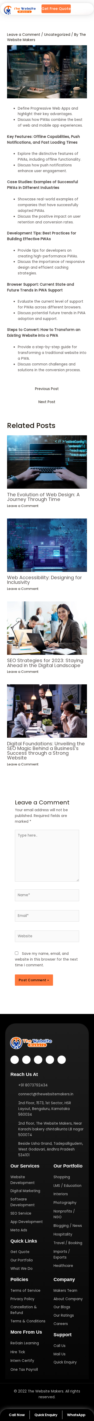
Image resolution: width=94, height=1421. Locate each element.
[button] (82, 8)
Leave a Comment (23, 34)
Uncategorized (57, 34)
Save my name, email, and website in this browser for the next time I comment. (46, 959)
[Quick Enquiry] (46, 1414)
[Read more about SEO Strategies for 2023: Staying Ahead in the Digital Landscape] (47, 627)
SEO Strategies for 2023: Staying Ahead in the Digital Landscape (45, 662)
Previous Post (47, 388)
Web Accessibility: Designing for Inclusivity (44, 579)
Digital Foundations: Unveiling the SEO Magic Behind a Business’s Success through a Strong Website (46, 750)
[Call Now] (17, 1414)
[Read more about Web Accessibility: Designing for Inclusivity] (47, 544)
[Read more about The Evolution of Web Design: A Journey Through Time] (47, 461)
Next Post (46, 401)
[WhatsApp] (76, 1414)
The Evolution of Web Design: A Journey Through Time (43, 497)
